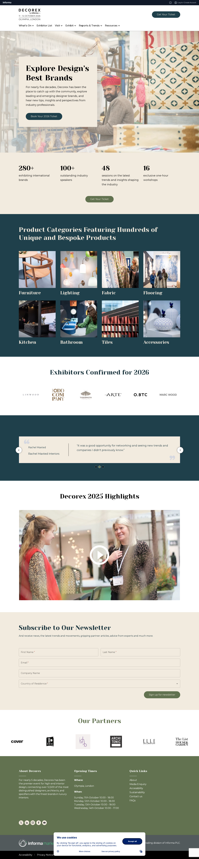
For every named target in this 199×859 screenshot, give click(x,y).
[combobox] (95, 683)
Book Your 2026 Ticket (44, 116)
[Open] (177, 684)
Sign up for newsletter (162, 694)
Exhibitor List (44, 25)
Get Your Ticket (166, 14)
